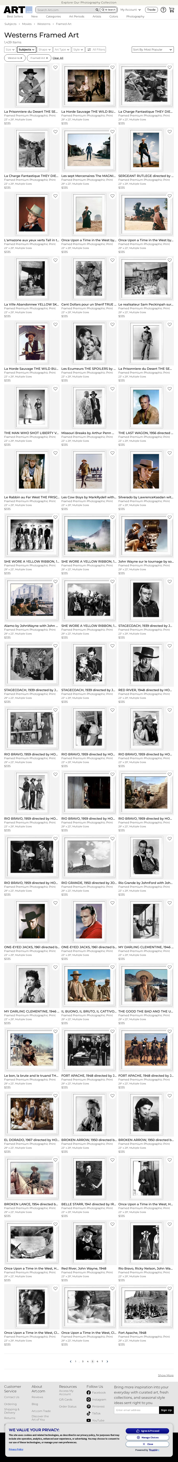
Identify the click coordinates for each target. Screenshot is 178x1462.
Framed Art (63, 24)
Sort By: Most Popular (147, 49)
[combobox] (65, 10)
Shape (43, 49)
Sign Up (166, 1410)
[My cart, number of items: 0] (172, 10)
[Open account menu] (139, 10)
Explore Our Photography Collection (89, 2)
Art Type (60, 49)
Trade (151, 9)
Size (8, 49)
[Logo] (18, 9)
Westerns (43, 24)
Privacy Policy (16, 1449)
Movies (27, 24)
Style (76, 49)
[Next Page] (107, 1361)
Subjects (11, 24)
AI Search (110, 9)
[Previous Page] (71, 1361)
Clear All (58, 58)
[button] (89, 2)
